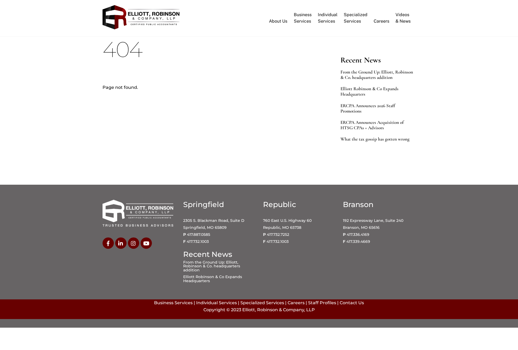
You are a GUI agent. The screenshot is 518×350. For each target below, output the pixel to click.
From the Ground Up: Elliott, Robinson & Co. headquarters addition (376, 74)
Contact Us (352, 302)
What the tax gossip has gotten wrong (375, 139)
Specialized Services (262, 302)
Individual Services (216, 302)
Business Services (173, 302)
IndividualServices (328, 18)
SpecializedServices (355, 18)
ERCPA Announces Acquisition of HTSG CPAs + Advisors (372, 125)
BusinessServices (303, 18)
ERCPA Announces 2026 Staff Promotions (367, 108)
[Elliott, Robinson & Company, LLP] (141, 26)
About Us (278, 21)
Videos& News (403, 18)
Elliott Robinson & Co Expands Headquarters (369, 91)
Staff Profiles (322, 302)
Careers (381, 21)
